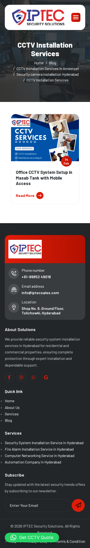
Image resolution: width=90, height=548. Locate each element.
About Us (12, 407)
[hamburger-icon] (75, 17)
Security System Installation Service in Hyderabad (44, 442)
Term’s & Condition (70, 541)
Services (12, 414)
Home (9, 400)
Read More (25, 195)
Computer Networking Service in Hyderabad (39, 455)
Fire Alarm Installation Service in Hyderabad (39, 449)
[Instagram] (21, 377)
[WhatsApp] (33, 377)
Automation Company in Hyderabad (33, 462)
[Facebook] (9, 377)
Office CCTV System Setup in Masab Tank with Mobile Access (44, 178)
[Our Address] (46, 377)
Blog (8, 420)
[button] (32, 537)
